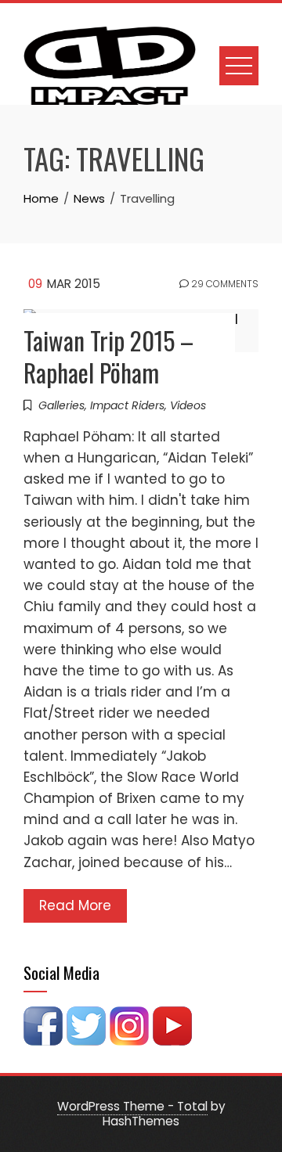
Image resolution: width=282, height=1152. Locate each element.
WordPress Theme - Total (132, 1106)
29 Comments (223, 284)
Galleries (61, 405)
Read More (75, 905)
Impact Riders (127, 405)
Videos (188, 405)
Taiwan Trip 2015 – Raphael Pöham (108, 356)
